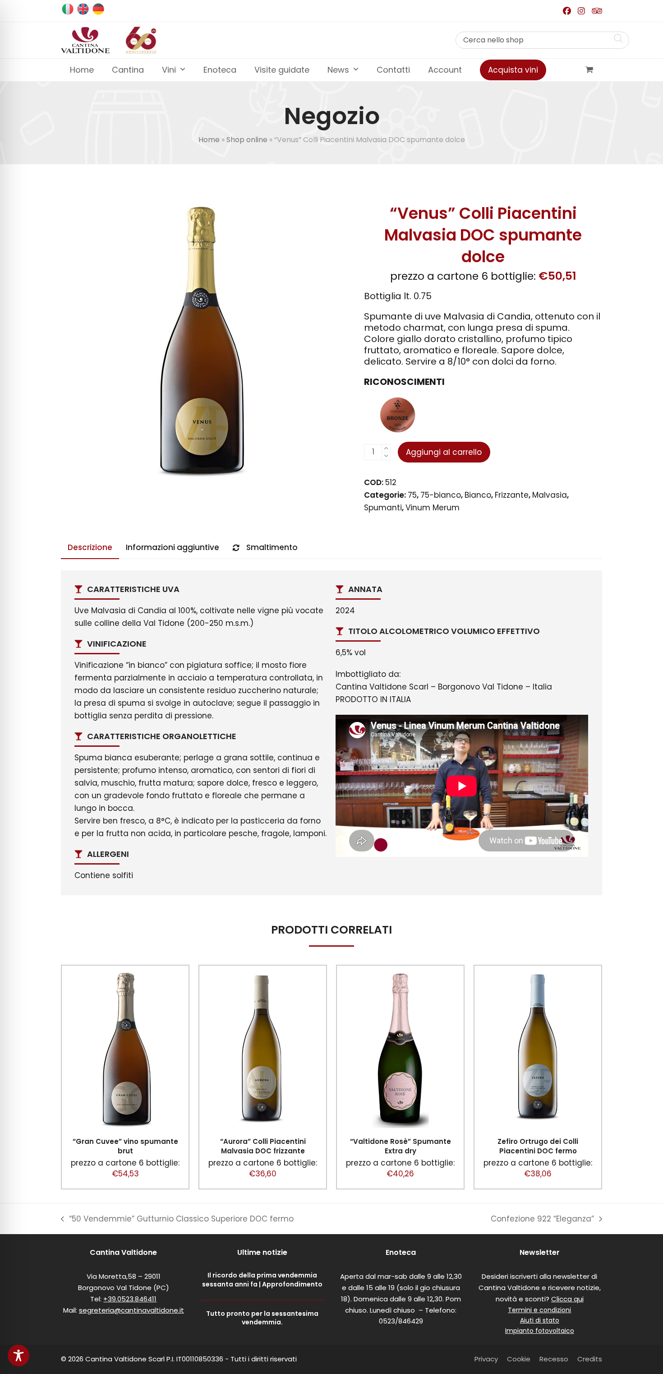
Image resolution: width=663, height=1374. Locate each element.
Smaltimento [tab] (272, 547)
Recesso (553, 1359)
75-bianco (440, 495)
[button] (589, 70)
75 (412, 495)
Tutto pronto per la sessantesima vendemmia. (262, 1318)
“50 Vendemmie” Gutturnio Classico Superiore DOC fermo (177, 1219)
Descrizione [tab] (90, 547)
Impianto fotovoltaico (539, 1330)
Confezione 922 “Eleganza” (542, 1219)
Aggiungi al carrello (444, 452)
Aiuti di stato (539, 1320)
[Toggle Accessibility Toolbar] (18, 1355)
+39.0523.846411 (130, 1299)
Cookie (518, 1359)
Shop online (246, 139)
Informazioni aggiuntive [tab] (172, 547)
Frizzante (512, 495)
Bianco (478, 495)
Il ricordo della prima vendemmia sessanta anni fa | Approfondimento (262, 1279)
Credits (589, 1359)
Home (209, 139)
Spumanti (383, 507)
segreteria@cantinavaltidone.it (131, 1310)
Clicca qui (567, 1299)
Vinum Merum (432, 507)
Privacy (486, 1359)
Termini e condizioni (539, 1309)
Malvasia (549, 495)
